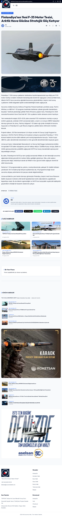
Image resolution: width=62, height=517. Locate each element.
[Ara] (13, 5)
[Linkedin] (60, 1)
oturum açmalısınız (22, 272)
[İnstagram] (53, 1)
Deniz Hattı (35, 484)
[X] (55, 1)
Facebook (19, 211)
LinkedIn (48, 211)
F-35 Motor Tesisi (12, 190)
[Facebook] (57, 1)
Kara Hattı (35, 479)
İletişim (34, 489)
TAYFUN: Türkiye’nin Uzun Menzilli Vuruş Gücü (21, 1)
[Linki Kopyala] (59, 25)
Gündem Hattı (36, 476)
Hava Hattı (35, 481)
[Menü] (16, 5)
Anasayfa (35, 473)
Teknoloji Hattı (36, 487)
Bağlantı (56, 211)
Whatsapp (38, 211)
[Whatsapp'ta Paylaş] (53, 25)
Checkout (35, 504)
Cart (34, 501)
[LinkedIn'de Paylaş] (56, 25)
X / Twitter (29, 211)
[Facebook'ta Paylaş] (46, 25)
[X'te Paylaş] (49, 25)
